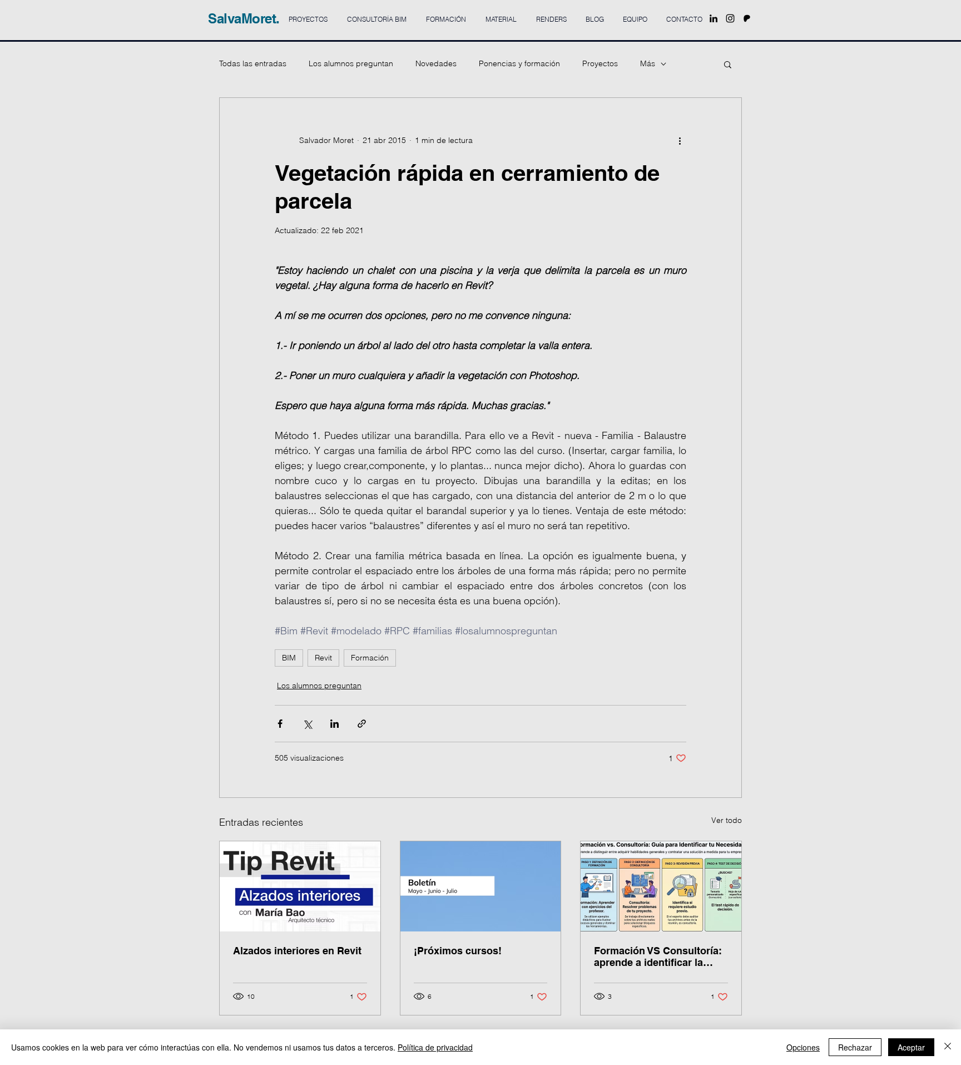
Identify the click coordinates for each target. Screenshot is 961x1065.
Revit (323, 658)
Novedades (436, 63)
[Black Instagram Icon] (730, 18)
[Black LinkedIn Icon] (713, 18)
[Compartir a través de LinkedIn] (334, 723)
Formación (370, 658)
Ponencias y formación (519, 63)
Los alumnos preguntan (351, 63)
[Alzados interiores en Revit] (300, 886)
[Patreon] (746, 18)
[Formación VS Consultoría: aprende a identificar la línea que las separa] (661, 886)
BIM (289, 658)
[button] (727, 64)
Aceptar (911, 1047)
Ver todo (726, 820)
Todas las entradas (252, 63)
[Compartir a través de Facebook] (280, 723)
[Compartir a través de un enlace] (361, 723)
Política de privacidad (435, 1047)
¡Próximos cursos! (458, 950)
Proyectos (600, 63)
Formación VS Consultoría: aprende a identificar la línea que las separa (658, 956)
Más (647, 63)
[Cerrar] (947, 1047)
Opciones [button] (803, 1047)
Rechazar (855, 1047)
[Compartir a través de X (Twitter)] (307, 723)
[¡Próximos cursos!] (480, 886)
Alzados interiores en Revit (297, 950)
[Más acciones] (679, 140)
